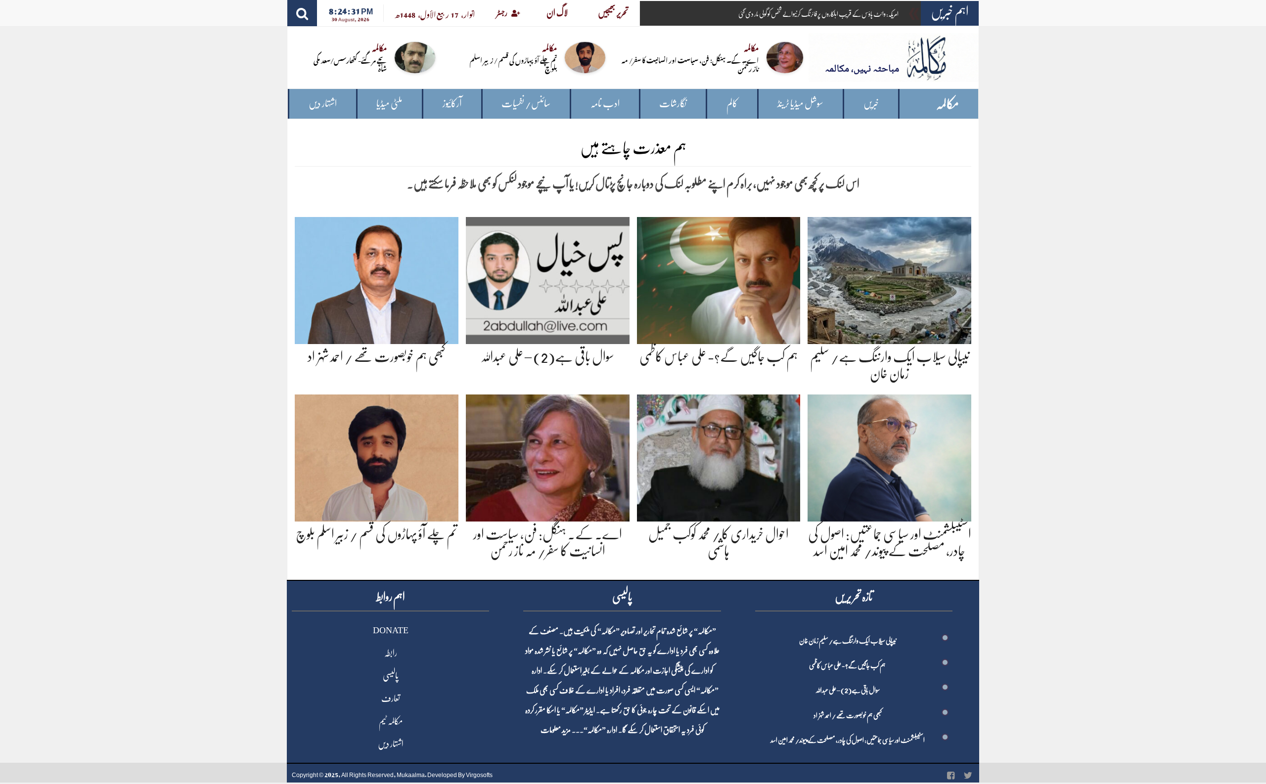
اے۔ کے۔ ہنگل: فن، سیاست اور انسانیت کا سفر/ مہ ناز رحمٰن (690, 63)
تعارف (390, 698)
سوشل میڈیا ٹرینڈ (800, 103)
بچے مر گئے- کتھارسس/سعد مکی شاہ (350, 63)
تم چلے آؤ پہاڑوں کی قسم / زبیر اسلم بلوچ (513, 63)
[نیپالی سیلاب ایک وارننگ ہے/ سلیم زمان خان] (889, 278)
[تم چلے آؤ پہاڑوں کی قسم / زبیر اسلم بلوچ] (376, 456)
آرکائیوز (452, 103)
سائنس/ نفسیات (525, 103)
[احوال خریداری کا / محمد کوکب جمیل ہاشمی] (719, 456)
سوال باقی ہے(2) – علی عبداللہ (547, 357)
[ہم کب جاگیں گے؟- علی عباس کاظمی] (719, 278)
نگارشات (672, 103)
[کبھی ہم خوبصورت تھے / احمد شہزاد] (376, 278)
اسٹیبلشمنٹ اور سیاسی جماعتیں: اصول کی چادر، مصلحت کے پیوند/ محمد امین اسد (847, 740)
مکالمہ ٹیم (391, 721)
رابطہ (390, 653)
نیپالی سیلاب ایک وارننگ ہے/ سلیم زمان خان (847, 641)
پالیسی (391, 676)
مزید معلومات (556, 730)
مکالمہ (947, 104)
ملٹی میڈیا (389, 103)
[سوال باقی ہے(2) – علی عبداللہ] (548, 278)
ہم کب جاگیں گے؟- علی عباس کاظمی (718, 357)
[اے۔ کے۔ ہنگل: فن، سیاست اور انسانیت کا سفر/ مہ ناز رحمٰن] (548, 456)
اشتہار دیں (323, 103)
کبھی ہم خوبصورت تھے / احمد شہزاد (377, 357)
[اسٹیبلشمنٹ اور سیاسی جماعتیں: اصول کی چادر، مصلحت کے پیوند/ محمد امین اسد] (889, 456)
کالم (732, 103)
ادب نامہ (605, 103)
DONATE (390, 630)
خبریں (871, 103)
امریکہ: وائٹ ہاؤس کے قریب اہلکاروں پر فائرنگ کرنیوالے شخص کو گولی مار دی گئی (818, 14)
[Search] (302, 13)
